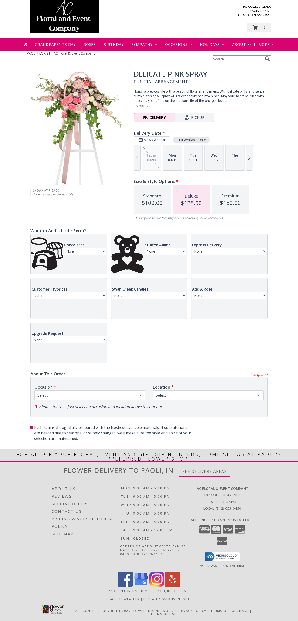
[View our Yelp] (172, 585)
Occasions (176, 44)
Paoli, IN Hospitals (173, 591)
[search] (267, 58)
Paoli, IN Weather (123, 599)
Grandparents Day (55, 44)
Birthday (114, 44)
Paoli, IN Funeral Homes (130, 591)
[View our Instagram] (156, 585)
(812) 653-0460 (259, 15)
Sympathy (142, 44)
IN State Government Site (166, 599)
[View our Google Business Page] (141, 585)
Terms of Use (163, 614)
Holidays (210, 44)
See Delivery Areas (205, 471)
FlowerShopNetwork (152, 611)
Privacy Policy (192, 611)
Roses (90, 44)
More (264, 44)
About (239, 44)
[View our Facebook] (125, 585)
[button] (259, 27)
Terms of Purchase (229, 611)
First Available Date (191, 139)
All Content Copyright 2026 (102, 611)
